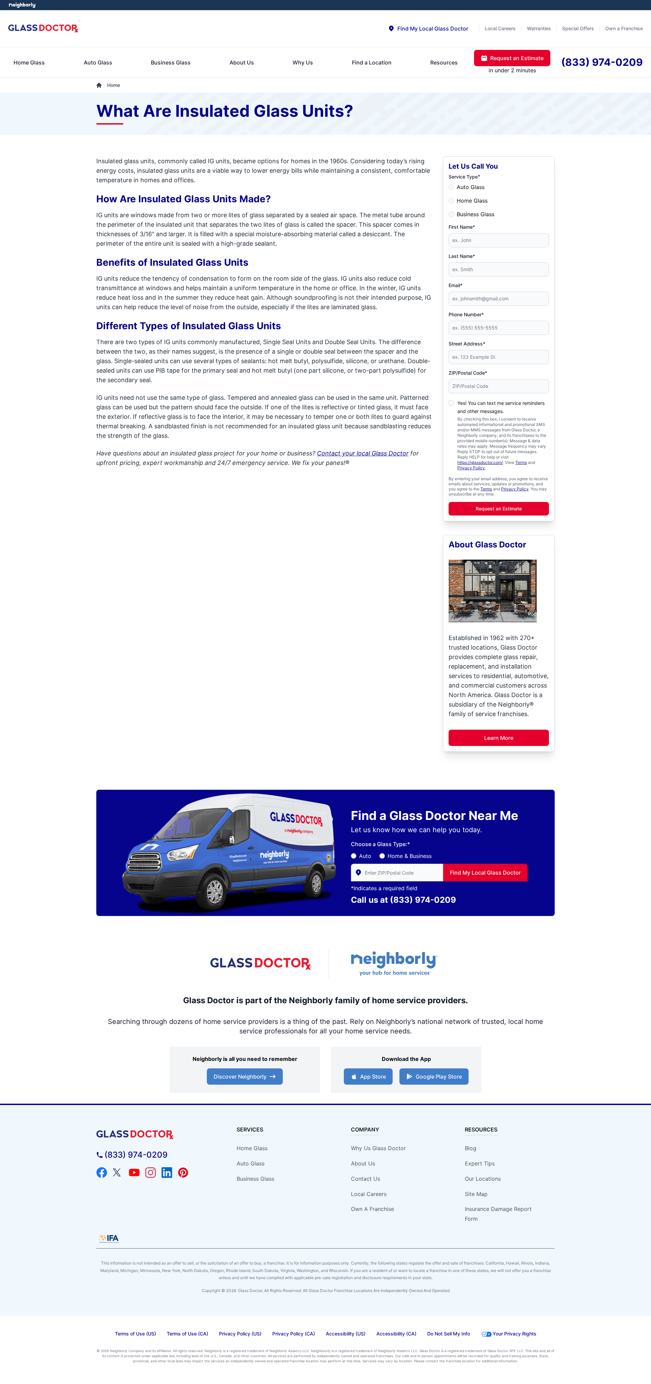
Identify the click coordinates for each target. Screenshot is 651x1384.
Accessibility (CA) (396, 1333)
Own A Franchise (372, 1208)
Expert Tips (480, 1163)
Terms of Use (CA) (187, 1333)
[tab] (428, 28)
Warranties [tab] (539, 28)
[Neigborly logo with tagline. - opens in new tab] (393, 963)
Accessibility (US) (346, 1333)
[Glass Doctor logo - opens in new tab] (261, 963)
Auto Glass (471, 187)
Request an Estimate (499, 508)
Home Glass (472, 200)
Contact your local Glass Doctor (363, 453)
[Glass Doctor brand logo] (43, 28)
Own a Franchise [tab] (624, 28)
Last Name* (462, 256)
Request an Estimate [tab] (517, 58)
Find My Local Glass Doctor (485, 872)
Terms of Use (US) (135, 1333)
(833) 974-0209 (423, 900)
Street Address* (467, 344)
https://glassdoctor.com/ (480, 462)
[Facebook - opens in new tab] (101, 1172)
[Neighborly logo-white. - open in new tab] (22, 5)
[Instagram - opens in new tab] (150, 1172)
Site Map (476, 1194)
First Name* (462, 227)
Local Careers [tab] (500, 28)
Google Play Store (439, 1076)
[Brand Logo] (154, 1135)
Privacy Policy (471, 467)
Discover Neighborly (240, 1076)
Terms (521, 462)
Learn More (498, 737)
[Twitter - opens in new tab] (118, 1172)
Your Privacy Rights (514, 1333)
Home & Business (410, 856)
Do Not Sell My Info (448, 1333)
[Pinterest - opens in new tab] (183, 1172)
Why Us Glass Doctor (378, 1148)
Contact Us (365, 1178)
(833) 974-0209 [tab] (602, 62)
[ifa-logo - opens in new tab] (108, 1239)
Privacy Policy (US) (240, 1333)
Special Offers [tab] (578, 28)
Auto (365, 856)
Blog (470, 1148)
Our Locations (483, 1178)
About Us (363, 1163)
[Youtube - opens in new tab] (134, 1172)
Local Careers (369, 1194)
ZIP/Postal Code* (468, 373)
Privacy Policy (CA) (293, 1333)
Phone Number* (466, 314)
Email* (455, 285)
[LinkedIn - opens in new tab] (166, 1172)
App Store (373, 1076)
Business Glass (475, 214)
